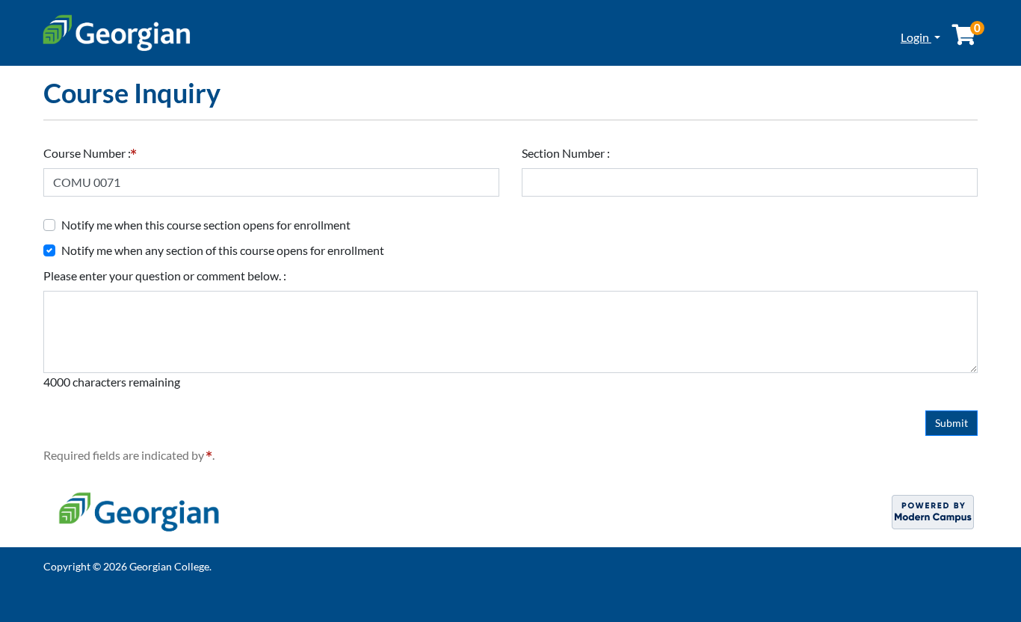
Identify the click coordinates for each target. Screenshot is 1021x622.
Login (916, 37)
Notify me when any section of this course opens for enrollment (222, 250)
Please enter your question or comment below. (163, 275)
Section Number (564, 153)
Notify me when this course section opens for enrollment (206, 225)
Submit (951, 422)
